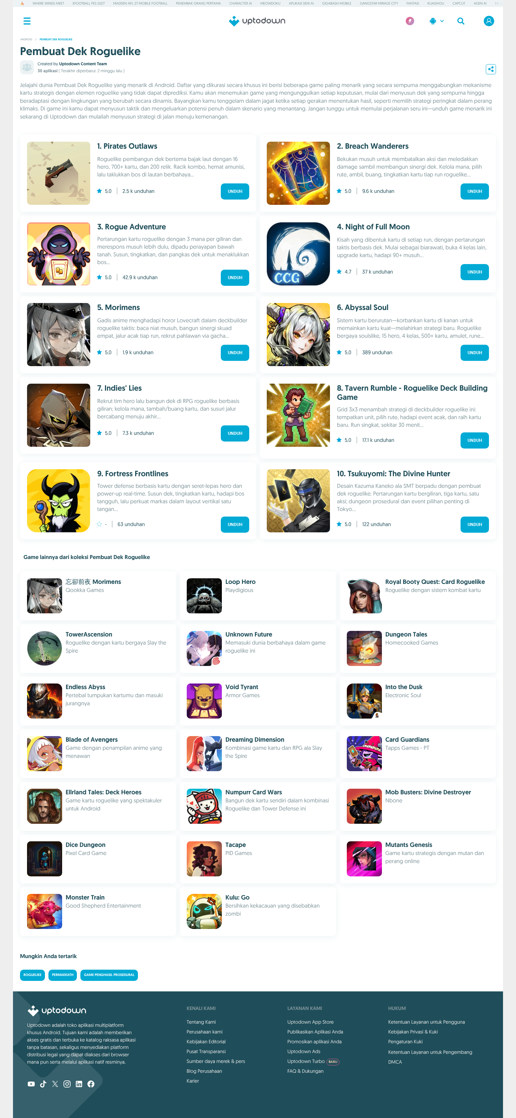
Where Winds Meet (48, 3)
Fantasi (412, 3)
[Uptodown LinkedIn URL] (79, 1085)
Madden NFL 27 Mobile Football (140, 3)
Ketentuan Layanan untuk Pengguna (426, 1022)
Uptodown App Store (310, 1022)
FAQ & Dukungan (305, 1071)
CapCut (458, 3)
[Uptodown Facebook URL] (91, 1085)
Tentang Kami (201, 1022)
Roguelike (32, 975)
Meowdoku (270, 3)
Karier (193, 1081)
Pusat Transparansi (206, 1051)
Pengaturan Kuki (405, 1041)
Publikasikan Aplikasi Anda (315, 1032)
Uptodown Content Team (83, 64)
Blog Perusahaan (204, 1071)
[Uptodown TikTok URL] (43, 1085)
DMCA (395, 1062)
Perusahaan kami (205, 1032)
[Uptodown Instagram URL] (67, 1085)
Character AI (240, 3)
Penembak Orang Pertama (198, 3)
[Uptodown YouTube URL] (31, 1085)
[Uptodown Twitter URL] (55, 1085)
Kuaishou (436, 3)
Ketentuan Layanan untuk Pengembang (430, 1052)
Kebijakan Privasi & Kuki (413, 1032)
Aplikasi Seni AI (301, 3)
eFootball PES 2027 (89, 3)
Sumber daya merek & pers (216, 1061)
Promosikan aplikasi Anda (314, 1041)
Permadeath (62, 975)
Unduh (235, 191)
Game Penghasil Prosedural (109, 975)
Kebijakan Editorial (206, 1041)
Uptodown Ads (303, 1051)
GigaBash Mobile (336, 3)
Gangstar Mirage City (379, 3)
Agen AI (480, 3)
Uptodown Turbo (312, 1061)
